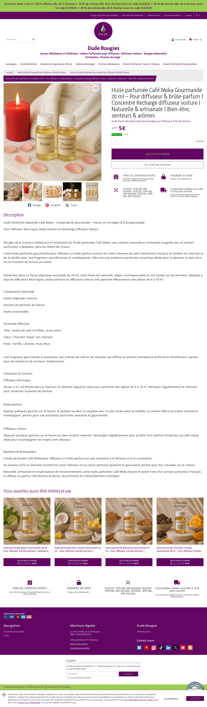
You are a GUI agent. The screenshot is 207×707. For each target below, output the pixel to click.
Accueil (10, 72)
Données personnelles (15, 631)
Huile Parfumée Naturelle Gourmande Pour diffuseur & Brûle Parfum (99, 72)
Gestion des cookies (79, 644)
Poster (73, 205)
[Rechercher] (34, 40)
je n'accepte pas (171, 698)
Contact (188, 15)
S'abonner (128, 674)
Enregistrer (55, 205)
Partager (36, 205)
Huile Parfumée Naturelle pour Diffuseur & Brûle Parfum (41, 72)
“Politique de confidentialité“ (29, 702)
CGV (7, 635)
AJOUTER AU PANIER (157, 154)
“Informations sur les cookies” (141, 700)
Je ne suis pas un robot (81, 677)
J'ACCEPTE (195, 698)
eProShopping (64, 687)
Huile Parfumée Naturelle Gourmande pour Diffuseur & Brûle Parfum (151, 121)
